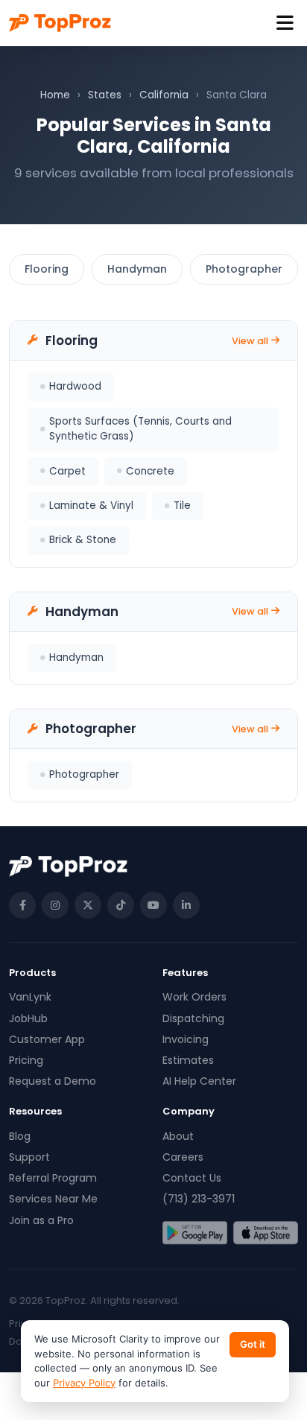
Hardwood (75, 386)
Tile (182, 505)
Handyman (137, 269)
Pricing (26, 1060)
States (104, 95)
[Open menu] (285, 23)
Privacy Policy (84, 1383)
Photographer (244, 269)
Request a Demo (52, 1081)
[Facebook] (22, 905)
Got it (252, 1344)
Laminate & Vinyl (91, 505)
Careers (182, 1157)
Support (29, 1157)
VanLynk (30, 997)
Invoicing (185, 1039)
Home (55, 95)
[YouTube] (153, 905)
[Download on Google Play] (194, 1233)
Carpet (67, 471)
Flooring (47, 269)
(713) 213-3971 (198, 1198)
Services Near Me (53, 1198)
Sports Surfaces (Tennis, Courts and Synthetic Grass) (140, 428)
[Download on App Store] (265, 1233)
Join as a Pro (41, 1220)
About (178, 1136)
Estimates (188, 1060)
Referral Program (53, 1178)
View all (250, 341)
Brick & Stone (82, 540)
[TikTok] (120, 905)
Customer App (47, 1039)
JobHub (28, 1018)
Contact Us (191, 1178)
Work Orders (194, 997)
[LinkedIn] (186, 905)
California (164, 95)
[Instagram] (55, 905)
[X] (88, 905)
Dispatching (193, 1018)
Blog (20, 1136)
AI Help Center (199, 1081)
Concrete (150, 471)
